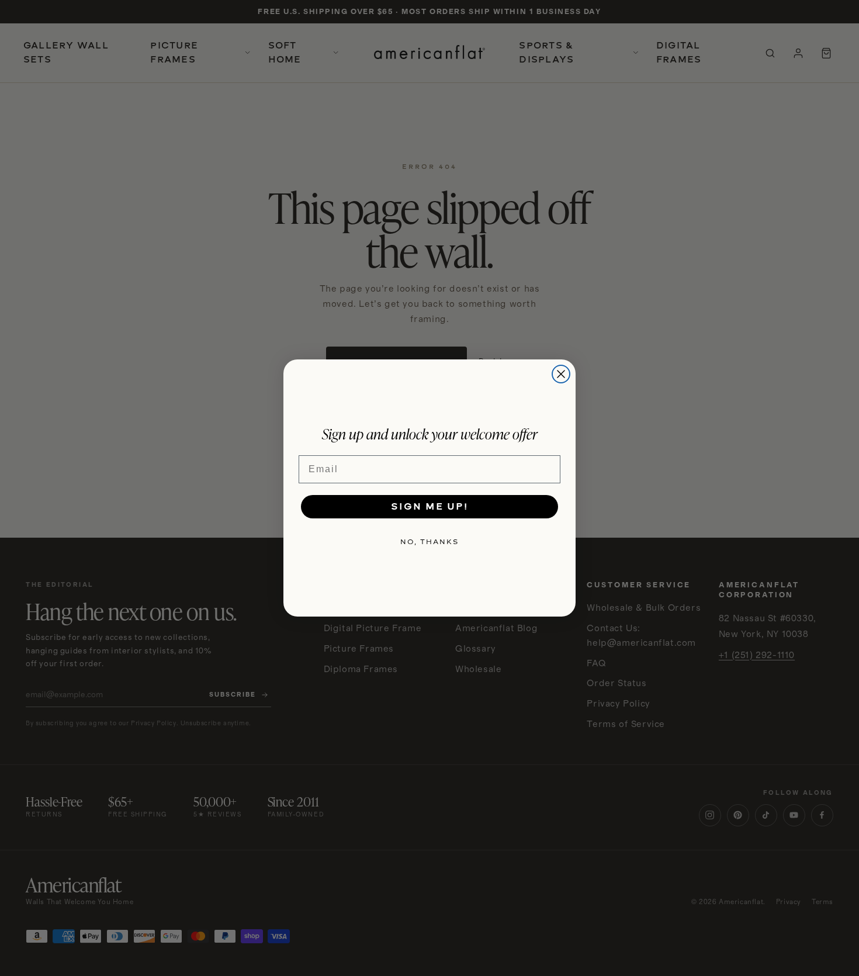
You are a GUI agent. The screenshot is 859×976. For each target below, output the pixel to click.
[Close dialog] (561, 374)
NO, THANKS (429, 542)
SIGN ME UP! (429, 506)
